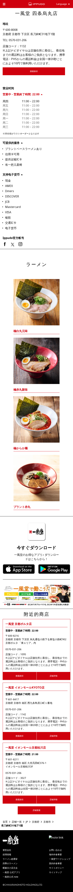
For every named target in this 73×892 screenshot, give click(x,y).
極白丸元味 (20, 331)
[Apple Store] (19, 569)
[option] (36, 387)
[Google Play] (54, 569)
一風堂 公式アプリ (11, 872)
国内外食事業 (55, 863)
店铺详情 (53, 676)
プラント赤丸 (21, 507)
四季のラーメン (10, 863)
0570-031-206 (18, 40)
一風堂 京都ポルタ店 (18, 624)
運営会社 (7, 850)
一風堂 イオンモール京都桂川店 (25, 748)
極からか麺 (20, 448)
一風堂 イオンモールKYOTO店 (24, 687)
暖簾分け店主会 (10, 868)
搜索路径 (34, 71)
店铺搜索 (36, 810)
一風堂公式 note (10, 876)
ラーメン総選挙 (10, 859)
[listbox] (36, 387)
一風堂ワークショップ (59, 859)
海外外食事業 (55, 854)
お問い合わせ (55, 850)
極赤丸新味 (20, 390)
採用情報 (7, 854)
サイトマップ (55, 872)
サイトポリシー (56, 868)
